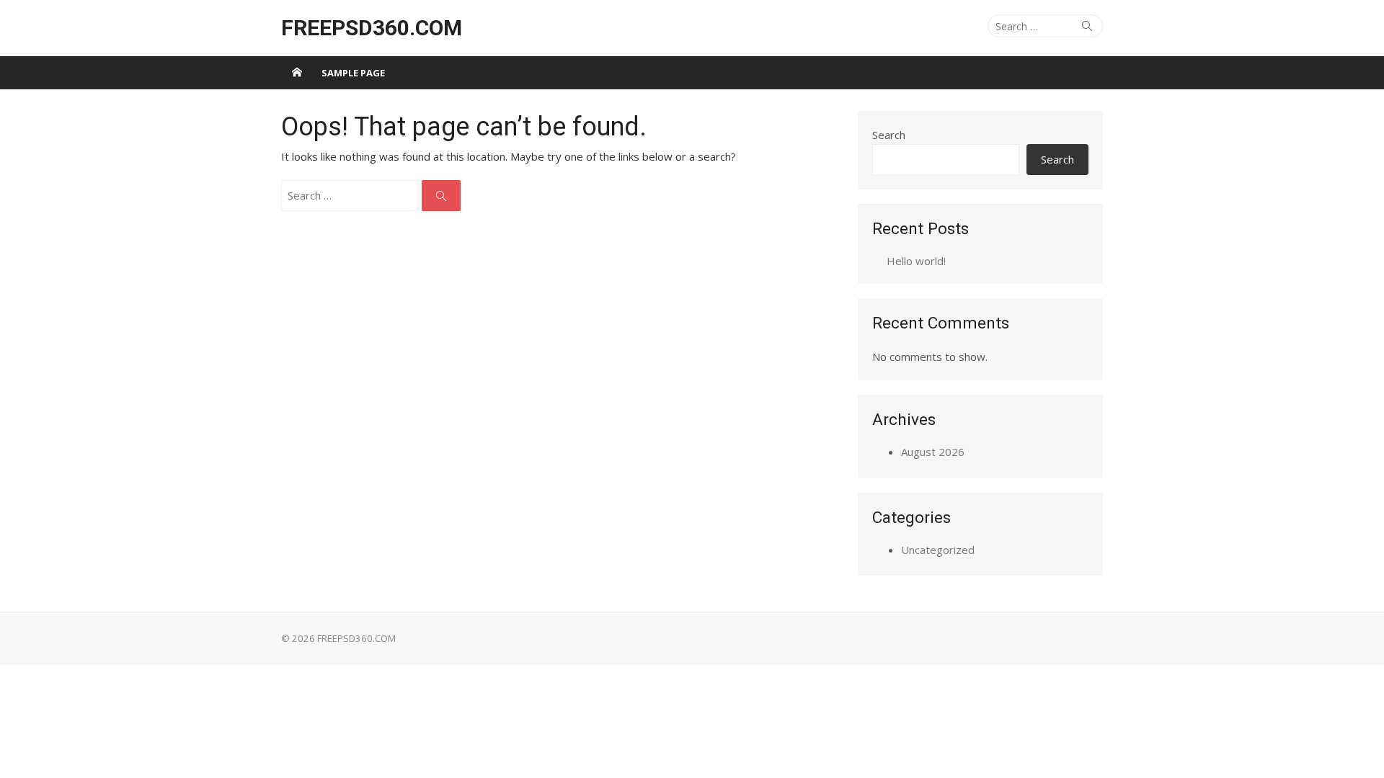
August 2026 (932, 451)
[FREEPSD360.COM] (297, 72)
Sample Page (353, 72)
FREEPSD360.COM (371, 27)
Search (888, 135)
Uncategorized (938, 549)
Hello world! (916, 261)
